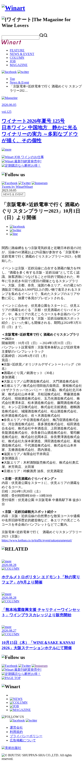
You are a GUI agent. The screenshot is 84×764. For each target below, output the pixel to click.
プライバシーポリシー (26, 736)
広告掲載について (23, 740)
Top (12, 78)
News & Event (19, 82)
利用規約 (16, 732)
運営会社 (16, 727)
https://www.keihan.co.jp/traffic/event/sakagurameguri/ (37, 540)
